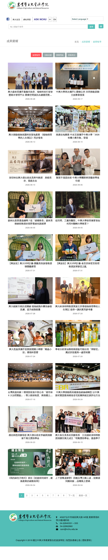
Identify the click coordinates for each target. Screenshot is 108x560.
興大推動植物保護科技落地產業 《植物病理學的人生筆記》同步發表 (30, 136)
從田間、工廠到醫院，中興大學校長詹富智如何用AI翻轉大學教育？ (77, 222)
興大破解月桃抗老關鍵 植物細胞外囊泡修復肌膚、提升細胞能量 (30, 308)
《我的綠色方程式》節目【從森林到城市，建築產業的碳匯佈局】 (30, 479)
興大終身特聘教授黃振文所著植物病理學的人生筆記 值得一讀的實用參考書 (77, 308)
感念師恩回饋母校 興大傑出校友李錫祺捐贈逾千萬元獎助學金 (30, 436)
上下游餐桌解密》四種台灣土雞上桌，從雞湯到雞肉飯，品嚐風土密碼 (77, 479)
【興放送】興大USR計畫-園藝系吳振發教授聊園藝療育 (30, 265)
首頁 (77, 41)
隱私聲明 (86, 540)
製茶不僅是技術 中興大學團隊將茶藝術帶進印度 (77, 179)
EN (54, 19)
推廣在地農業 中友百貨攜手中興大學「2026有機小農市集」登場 (77, 136)
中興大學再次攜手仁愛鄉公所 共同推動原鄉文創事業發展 (77, 93)
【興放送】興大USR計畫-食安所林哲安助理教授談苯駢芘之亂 (77, 265)
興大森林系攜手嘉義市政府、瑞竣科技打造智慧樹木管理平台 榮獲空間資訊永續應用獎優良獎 (30, 94)
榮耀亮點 (60, 55)
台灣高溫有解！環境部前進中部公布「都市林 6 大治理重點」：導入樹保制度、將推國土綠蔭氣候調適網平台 (30, 395)
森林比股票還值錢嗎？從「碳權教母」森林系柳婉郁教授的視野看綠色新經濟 (30, 222)
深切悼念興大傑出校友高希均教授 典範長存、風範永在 (30, 179)
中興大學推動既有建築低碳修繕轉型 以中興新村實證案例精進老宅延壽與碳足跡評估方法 (77, 394)
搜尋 (91, 26)
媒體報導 (36, 55)
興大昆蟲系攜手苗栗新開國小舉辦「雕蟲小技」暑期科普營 (30, 351)
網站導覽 (27, 19)
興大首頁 (16, 19)
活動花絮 (48, 55)
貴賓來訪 (71, 55)
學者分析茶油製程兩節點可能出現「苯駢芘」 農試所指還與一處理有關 (77, 351)
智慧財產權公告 (73, 540)
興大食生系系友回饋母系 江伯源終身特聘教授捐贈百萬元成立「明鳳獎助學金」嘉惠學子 (77, 436)
